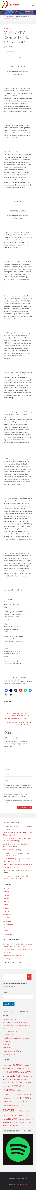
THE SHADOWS (25, 1119)
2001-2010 (6, 905)
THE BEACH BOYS (14, 1106)
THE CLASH (18, 1111)
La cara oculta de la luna (10, 1031)
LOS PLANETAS (8, 924)
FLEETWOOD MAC (8, 1079)
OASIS (5, 928)
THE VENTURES (21, 1122)
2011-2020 (6, 908)
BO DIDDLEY (7, 914)
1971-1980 (6, 895)
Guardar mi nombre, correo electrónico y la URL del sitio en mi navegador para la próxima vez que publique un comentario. (18, 787)
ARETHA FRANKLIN (7, 1065)
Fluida (17, 1184)
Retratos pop (7, 1041)
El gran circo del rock (9, 1019)
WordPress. (24, 1184)
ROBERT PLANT (16, 1101)
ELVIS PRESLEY (17, 1075)
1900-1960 (6, 889)
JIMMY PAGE (13, 1086)
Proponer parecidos (18, 955)
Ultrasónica (6, 1048)
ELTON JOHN (6, 1076)
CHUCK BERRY (12, 1072)
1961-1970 (10, 17)
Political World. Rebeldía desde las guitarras (16, 1038)
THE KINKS (21, 1115)
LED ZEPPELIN (7, 921)
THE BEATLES (7, 934)
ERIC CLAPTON (28, 1076)
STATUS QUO (25, 1101)
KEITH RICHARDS (17, 1090)
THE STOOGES (11, 1122)
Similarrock (6, 955)
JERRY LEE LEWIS (23, 1082)
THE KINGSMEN (13, 1115)
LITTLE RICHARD (16, 1094)
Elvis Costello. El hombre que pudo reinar (16, 1022)
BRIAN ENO (6, 1068)
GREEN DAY (6, 1082)
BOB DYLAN (18, 1064)
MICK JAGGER (24, 1094)
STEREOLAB (7, 931)
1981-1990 (6, 898)
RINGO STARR (7, 1101)
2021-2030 (6, 911)
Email (5, 993)
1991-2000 (6, 902)
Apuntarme (8, 1004)
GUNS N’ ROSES (15, 1082)
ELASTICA (6, 918)
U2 (17, 1126)
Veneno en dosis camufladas (12, 1051)
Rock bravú (6, 1044)
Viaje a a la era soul (9, 1054)
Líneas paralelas (8, 1035)
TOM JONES (11, 1126)
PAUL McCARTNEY (22, 1098)
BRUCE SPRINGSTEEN (19, 1068)
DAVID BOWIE (24, 1071)
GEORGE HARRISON (21, 1079)
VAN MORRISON (22, 1126)
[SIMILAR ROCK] (4, 5)
